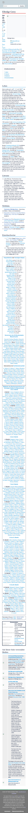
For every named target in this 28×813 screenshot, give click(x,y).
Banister (22, 368)
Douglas (6, 354)
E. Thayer (8, 524)
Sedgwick (16, 392)
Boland (19, 416)
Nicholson (7, 533)
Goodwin (11, 515)
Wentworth (20, 382)
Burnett (16, 527)
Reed (20, 379)
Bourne (17, 454)
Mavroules (16, 480)
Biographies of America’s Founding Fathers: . (14, 213)
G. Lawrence (7, 404)
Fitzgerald (16, 529)
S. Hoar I (13, 444)
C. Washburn (19, 430)
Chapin (10, 565)
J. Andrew (15, 428)
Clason (10, 416)
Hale (11, 523)
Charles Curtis (10, 305)
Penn (17, 379)
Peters (15, 568)
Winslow (6, 451)
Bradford (22, 357)
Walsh (21, 354)
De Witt (22, 523)
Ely (23, 356)
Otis (9, 503)
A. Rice (16, 425)
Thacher (12, 604)
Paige (14, 431)
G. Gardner (6, 504)
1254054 (19, 618)
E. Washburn (16, 346)
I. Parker (5, 574)
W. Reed (11, 408)
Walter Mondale (10, 322)
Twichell (21, 425)
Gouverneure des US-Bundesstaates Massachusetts (14, 335)
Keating (18, 535)
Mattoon (12, 419)
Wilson (17, 607)
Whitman (6, 599)
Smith (22, 380)
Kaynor (22, 414)
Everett (5, 345)
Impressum (7, 811)
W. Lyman (5, 407)
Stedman (20, 559)
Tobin (18, 357)
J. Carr (13, 607)
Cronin (22, 465)
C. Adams (6, 425)
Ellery (22, 371)
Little (18, 523)
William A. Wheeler (10, 287)
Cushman (6, 611)
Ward (16, 486)
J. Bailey (21, 543)
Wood (9, 607)
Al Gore (17, 325)
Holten (10, 374)
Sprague (21, 567)
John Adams (9, 260)
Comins (9, 447)
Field (14, 427)
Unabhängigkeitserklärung (17, 54)
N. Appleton (10, 396)
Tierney (11, 481)
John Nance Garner (10, 307)
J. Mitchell (16, 450)
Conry (21, 529)
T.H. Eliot (18, 532)
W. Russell (11, 495)
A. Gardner (6, 478)
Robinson (13, 351)
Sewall (19, 540)
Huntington (20, 374)
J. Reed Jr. (15, 504)
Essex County (3, 47)
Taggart (8, 471)
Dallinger (11, 514)
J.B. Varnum (20, 441)
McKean (23, 377)
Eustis (4, 343)
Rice (20, 349)
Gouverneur (8, 55)
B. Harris (17, 413)
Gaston (16, 349)
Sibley (11, 457)
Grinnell (21, 546)
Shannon (12, 466)
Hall (13, 401)
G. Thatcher (5, 469)
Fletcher (8, 398)
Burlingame (21, 459)
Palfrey (11, 445)
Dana (22, 370)
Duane (15, 371)
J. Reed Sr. (22, 469)
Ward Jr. (7, 395)
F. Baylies (16, 543)
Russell (4, 353)
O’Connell (10, 553)
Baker (12, 363)
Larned (23, 574)
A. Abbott (6, 424)
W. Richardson (7, 442)
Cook (10, 602)
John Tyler (11, 273)
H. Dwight (8, 491)
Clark (16, 468)
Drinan (9, 433)
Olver (4, 405)
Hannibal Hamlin (11, 281)
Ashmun (18, 472)
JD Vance (11, 332)
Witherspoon (14, 383)
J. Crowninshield (17, 407)
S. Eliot (16, 399)
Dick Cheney (11, 326)
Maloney (6, 498)
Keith (11, 533)
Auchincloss (21, 453)
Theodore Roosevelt (12, 296)
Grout (11, 502)
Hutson (4, 376)
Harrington (10, 480)
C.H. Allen (5, 512)
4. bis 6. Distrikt (14, 437)
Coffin (10, 540)
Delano (21, 547)
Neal (8, 405)
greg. (4, 36)
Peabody (21, 359)
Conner (17, 610)
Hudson (5, 459)
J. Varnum (6, 422)
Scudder (12, 380)
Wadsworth (12, 587)
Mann (16, 508)
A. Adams (5, 368)
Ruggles (22, 587)
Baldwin (12, 509)
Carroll (9, 370)
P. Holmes (15, 451)
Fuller (17, 356)
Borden (20, 544)
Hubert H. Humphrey (11, 316)
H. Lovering (7, 477)
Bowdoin (16, 339)
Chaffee (17, 547)
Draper (14, 354)
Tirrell (12, 450)
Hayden (19, 462)
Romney (17, 362)
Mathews (17, 377)
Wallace (6, 567)
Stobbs (10, 451)
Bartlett (5, 370)
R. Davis (11, 402)
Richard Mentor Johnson (11, 272)
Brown (23, 602)
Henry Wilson (11, 286)
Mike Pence (11, 329)
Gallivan (9, 582)
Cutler (16, 419)
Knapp (4, 509)
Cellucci (9, 362)
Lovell (7, 377)
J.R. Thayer (8, 430)
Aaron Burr (10, 263)
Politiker (14, 52)
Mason (11, 395)
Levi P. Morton (10, 292)
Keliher (4, 530)
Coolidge (10, 356)
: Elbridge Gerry (11, 209)
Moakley (10, 535)
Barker (23, 488)
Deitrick (6, 514)
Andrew (11, 348)
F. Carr (5, 607)
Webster (21, 395)
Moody (21, 477)
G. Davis (22, 472)
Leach (8, 601)
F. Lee (19, 376)
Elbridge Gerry (7, 219)
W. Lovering (12, 581)
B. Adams (16, 561)
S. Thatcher (13, 574)
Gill (14, 340)
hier (13, 796)
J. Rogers (5, 465)
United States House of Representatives (16, 660)
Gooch (22, 460)
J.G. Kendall (22, 471)
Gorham (16, 395)
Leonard (11, 469)
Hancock (6, 339)
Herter (9, 359)
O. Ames (12, 413)
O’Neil (18, 448)
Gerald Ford (11, 319)
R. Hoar (13, 430)
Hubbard (18, 611)
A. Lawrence (22, 396)
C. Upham (5, 474)
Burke (16, 571)
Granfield (6, 416)
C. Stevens (16, 549)
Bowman (9, 462)
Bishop (13, 488)
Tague (22, 553)
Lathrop (7, 457)
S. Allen (12, 471)
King (18, 360)
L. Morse (10, 448)
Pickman (6, 408)
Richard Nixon (10, 313)
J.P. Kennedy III (14, 453)
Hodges (22, 577)
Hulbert (21, 489)
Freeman (6, 456)
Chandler (16, 605)
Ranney (6, 428)
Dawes (5, 549)
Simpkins (6, 590)
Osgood (16, 422)
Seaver (17, 587)
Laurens (15, 376)
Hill (8, 604)
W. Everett (7, 497)
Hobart (12, 506)
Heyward (6, 374)
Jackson (15, 521)
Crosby (22, 579)
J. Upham (12, 541)
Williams (8, 383)
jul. (2, 31)
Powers (7, 568)
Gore (10, 342)
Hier (19, 796)
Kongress (14, 125)
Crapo (7, 402)
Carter (6, 591)
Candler (15, 511)
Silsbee (21, 408)
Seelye (21, 549)
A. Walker (19, 524)
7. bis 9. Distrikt (14, 484)
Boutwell (6, 346)
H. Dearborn (22, 558)
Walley (5, 447)
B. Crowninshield (12, 410)
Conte (22, 404)
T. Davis (11, 474)
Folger (16, 520)
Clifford (10, 346)
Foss (18, 354)
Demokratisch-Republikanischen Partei (13, 150)
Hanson (14, 373)
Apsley (22, 448)
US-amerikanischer (7, 52)
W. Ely (22, 456)
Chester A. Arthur (12, 289)
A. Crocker (12, 526)
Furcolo (13, 359)
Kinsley (21, 607)
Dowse (6, 588)
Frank (8, 453)
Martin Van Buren (11, 270)
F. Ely (12, 527)
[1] (16, 667)
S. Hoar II (6, 463)
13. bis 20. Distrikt (14, 585)
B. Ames (21, 463)
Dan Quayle (5, 325)
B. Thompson (6, 445)
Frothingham (14, 596)
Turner (11, 489)
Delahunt (5, 558)
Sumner (10, 340)
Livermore (7, 421)
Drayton (11, 371)
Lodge (12, 477)
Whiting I (6, 427)
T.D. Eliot (9, 401)
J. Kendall (5, 577)
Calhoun (6, 508)
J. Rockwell (7, 492)
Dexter (22, 405)
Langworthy (9, 376)
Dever (5, 359)
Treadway (12, 404)
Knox (17, 463)
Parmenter (19, 444)
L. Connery (17, 498)
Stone (21, 475)
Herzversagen (5, 163)
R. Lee (23, 376)
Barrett (12, 497)
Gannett (21, 605)
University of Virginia (14, 227)
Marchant (12, 377)
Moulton (16, 481)
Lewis (4, 377)
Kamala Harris (10, 331)
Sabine (23, 445)
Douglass (16, 555)
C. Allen (9, 459)
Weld (5, 362)
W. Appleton (22, 399)
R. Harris (22, 595)
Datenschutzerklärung (18, 811)
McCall (5, 356)
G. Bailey (14, 524)
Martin (13, 556)
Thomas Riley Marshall (10, 301)
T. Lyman (7, 527)
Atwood (11, 552)
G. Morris (7, 379)
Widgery (11, 599)
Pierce (10, 427)
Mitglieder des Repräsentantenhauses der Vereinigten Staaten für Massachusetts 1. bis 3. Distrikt (14, 388)
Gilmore (5, 596)
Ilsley (22, 598)
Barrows (16, 552)
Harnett (18, 373)
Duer (19, 371)
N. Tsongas (14, 434)
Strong (17, 340)
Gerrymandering (8, 63)
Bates (23, 353)
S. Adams (11, 368)
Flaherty (17, 570)
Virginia (12, 156)
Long (5, 351)
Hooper (18, 447)
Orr (6, 604)
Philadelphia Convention (8, 110)
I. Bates (21, 506)
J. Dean (21, 518)
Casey (22, 431)
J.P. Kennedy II (6, 517)
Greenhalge (10, 353)
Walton (15, 382)
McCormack (16, 533)
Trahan (20, 434)
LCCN (4, 618)
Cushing (11, 339)
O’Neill (21, 515)
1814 (9, 51)
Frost (22, 447)
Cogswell (17, 477)
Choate (18, 410)
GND (14, 617)
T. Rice (16, 608)
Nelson (20, 419)
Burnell (16, 546)
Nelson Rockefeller (10, 320)
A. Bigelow (5, 561)
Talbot (11, 349)
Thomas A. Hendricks (12, 290)
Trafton (21, 564)
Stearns (17, 442)
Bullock (16, 348)
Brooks (21, 342)
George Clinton (6, 150)
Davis (17, 343)
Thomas (12, 425)
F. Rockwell (17, 579)
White (11, 421)
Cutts (20, 593)
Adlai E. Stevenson (10, 293)
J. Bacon (12, 393)
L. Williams (11, 456)
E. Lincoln (14, 613)
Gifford (22, 532)
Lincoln (6, 342)
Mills (4, 457)
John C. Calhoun (10, 269)
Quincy (21, 393)
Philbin (5, 433)
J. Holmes (5, 595)
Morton (8, 343)
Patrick (21, 362)
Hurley (8, 357)
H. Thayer (16, 514)
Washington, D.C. (15, 51)
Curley (4, 357)
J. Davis (16, 457)
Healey (16, 363)
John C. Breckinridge (11, 280)
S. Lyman (7, 419)
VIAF (14, 618)
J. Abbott (5, 448)
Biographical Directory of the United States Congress (14, 219)
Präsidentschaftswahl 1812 (12, 145)
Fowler (14, 523)
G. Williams (7, 529)
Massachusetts (17, 55)
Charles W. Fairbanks (11, 298)
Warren (6, 511)
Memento (21, 240)
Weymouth (7, 450)
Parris (22, 611)
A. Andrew (16, 478)
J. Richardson (12, 562)
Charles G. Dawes (10, 304)
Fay (17, 411)
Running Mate (8, 147)
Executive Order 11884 (19, 697)
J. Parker (21, 608)
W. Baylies (6, 489)
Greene (11, 590)
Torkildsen (22, 480)
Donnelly (21, 571)
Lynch (17, 517)
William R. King (11, 278)
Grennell (5, 472)
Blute (22, 433)
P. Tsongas (6, 466)
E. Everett (8, 444)
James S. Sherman (10, 299)
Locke (16, 471)
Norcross (5, 550)
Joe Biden (10, 328)
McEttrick (7, 552)
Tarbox (22, 494)
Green (22, 503)
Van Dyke (10, 382)
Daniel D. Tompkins (10, 267)
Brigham (22, 541)
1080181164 (19, 617)
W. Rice (22, 526)
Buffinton (23, 401)
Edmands (16, 424)
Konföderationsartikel (19, 366)
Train (8, 509)
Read (23, 540)
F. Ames (11, 392)
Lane (22, 498)
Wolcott (15, 353)
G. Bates (22, 478)
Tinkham (21, 555)
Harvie (22, 373)
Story (23, 407)
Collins (18, 370)
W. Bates (5, 480)
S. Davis (19, 602)
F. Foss (19, 431)
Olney (9, 596)
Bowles (18, 414)
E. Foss (17, 595)
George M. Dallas (11, 275)
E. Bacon (9, 576)
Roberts (17, 497)
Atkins (17, 466)
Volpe (17, 359)
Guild (10, 354)
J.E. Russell (16, 550)
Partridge (12, 454)
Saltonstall (13, 357)
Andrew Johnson (12, 283)
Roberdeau (6, 380)
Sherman (17, 380)
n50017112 (9, 618)
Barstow (5, 410)
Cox (14, 356)
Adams (5, 340)
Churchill (14, 414)
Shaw (4, 491)
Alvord (9, 472)
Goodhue (18, 405)
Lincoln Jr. (13, 343)
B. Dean (18, 427)
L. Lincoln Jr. (22, 457)
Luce (4, 532)
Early (18, 433)
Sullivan (21, 340)
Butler (8, 351)
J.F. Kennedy (7, 571)
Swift (13, 362)
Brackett (22, 351)
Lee (8, 574)
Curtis (9, 556)
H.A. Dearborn (8, 544)
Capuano (16, 500)
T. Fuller (22, 442)
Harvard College (16, 94)
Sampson (7, 506)
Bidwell (4, 576)
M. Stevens (12, 463)
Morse (10, 428)
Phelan (21, 497)
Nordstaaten (5, 155)
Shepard (10, 407)
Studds (21, 556)
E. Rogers (11, 465)
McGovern (6, 418)
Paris (11, 128)
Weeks (22, 581)
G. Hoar (17, 509)
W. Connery (11, 498)
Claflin (20, 348)
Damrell (21, 424)
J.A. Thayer (6, 431)
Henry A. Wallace (11, 308)
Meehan (21, 466)
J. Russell (22, 561)
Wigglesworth (15, 591)
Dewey (14, 576)
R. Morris (13, 379)
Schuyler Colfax (10, 284)
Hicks (21, 533)
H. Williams (6, 523)
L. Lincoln (7, 441)
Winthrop (19, 398)
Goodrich (13, 492)
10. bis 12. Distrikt (14, 537)
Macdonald (6, 500)
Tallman (14, 602)
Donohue (14, 433)
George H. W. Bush (10, 323)
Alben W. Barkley (11, 311)
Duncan (11, 424)
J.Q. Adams (11, 508)
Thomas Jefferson (10, 261)
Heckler (17, 556)
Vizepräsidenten (8, 257)
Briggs (21, 345)
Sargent (9, 360)
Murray (8, 530)
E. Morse (5, 414)
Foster (21, 439)
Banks (7, 348)
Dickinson (6, 371)
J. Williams (22, 509)
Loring (17, 475)
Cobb (10, 593)
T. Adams (17, 368)
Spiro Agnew (11, 317)
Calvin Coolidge (10, 302)
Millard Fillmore (10, 276)
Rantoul (14, 411)
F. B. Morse (17, 465)
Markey (12, 468)
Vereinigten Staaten (19, 257)
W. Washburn (6, 349)
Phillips (22, 410)
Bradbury (7, 559)
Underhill (23, 530)
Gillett (9, 414)
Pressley (21, 500)
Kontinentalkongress (20, 105)
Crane (19, 353)
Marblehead (3, 40)
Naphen (21, 552)
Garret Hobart (10, 295)
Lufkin (11, 478)
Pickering (16, 408)
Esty (14, 494)
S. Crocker (21, 411)
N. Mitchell (18, 488)
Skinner (21, 392)
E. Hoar (18, 494)
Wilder (11, 431)
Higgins (12, 570)
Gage (21, 610)
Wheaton (6, 520)
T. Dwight (17, 456)
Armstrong (22, 343)
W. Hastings (21, 521)
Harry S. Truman (12, 310)
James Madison (13, 60)
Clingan (14, 370)
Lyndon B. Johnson (10, 314)
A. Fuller (18, 530)
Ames (17, 351)
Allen (20, 356)
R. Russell (9, 532)
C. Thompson (12, 475)
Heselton (18, 404)
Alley (15, 460)
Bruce (11, 605)
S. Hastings (13, 441)
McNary (5, 553)
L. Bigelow (11, 577)
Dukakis (14, 360)
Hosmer (15, 374)
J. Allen (17, 541)
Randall (16, 402)
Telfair (5, 382)
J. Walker (21, 428)
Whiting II (20, 565)
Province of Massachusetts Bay (11, 49)
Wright (20, 402)
